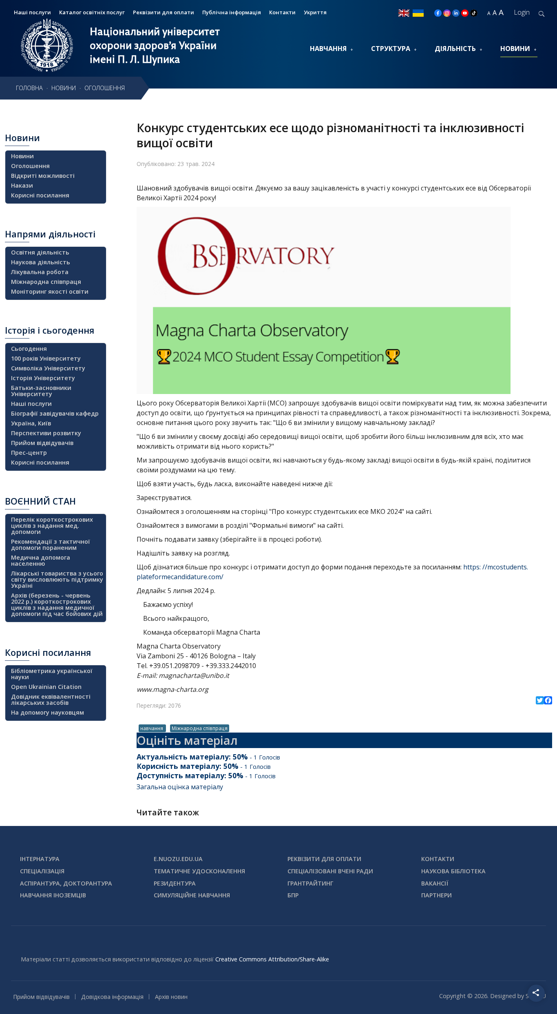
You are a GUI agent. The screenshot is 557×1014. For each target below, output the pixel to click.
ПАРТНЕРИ (436, 895)
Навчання (328, 48)
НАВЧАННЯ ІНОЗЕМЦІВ (53, 895)
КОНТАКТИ (437, 859)
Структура (390, 48)
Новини (515, 48)
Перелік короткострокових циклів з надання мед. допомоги (52, 525)
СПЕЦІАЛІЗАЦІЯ (42, 871)
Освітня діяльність (40, 252)
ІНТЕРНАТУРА (40, 859)
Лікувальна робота (40, 271)
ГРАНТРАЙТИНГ (310, 883)
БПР (292, 895)
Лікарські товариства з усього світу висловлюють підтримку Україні (57, 579)
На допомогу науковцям (47, 712)
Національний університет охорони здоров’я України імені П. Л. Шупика (155, 45)
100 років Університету (46, 358)
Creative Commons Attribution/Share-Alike (272, 959)
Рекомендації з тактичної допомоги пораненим (50, 544)
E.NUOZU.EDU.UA (178, 859)
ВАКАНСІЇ (435, 883)
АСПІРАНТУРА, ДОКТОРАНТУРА (66, 883)
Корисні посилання (40, 195)
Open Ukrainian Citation (46, 686)
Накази (22, 185)
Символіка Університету (48, 368)
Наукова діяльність (40, 262)
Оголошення (30, 165)
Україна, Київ (31, 423)
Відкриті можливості (43, 175)
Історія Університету (43, 377)
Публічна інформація (231, 12)
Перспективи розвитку (46, 433)
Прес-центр (29, 452)
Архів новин (171, 997)
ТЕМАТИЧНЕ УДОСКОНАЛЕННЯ (199, 871)
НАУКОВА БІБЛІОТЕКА (453, 871)
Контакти (282, 12)
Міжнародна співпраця (200, 728)
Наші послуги (31, 403)
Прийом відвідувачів (42, 442)
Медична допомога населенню (40, 560)
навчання (152, 728)
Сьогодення (29, 348)
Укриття (315, 12)
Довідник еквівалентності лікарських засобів (51, 699)
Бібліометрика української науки (52, 673)
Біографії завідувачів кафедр (55, 413)
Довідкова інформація (112, 997)
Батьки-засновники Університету (41, 390)
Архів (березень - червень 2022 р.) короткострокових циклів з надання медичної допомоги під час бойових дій (57, 604)
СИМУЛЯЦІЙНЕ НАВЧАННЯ (192, 895)
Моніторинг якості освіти (49, 291)
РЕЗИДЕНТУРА (175, 883)
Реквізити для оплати (163, 12)
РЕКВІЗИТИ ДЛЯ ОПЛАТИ (324, 859)
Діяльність (455, 48)
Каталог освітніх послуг (92, 12)
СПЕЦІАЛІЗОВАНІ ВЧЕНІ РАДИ (330, 871)
